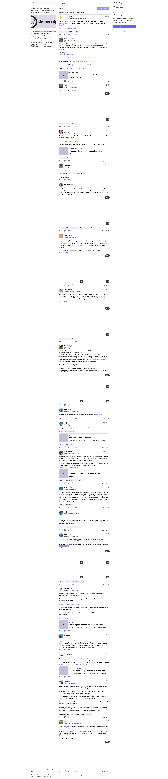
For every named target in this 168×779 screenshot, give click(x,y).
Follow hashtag (103, 8)
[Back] (60, 3)
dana (63, 3)
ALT (108, 119)
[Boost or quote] (65, 35)
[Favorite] (69, 35)
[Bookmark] (72, 35)
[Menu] (76, 35)
